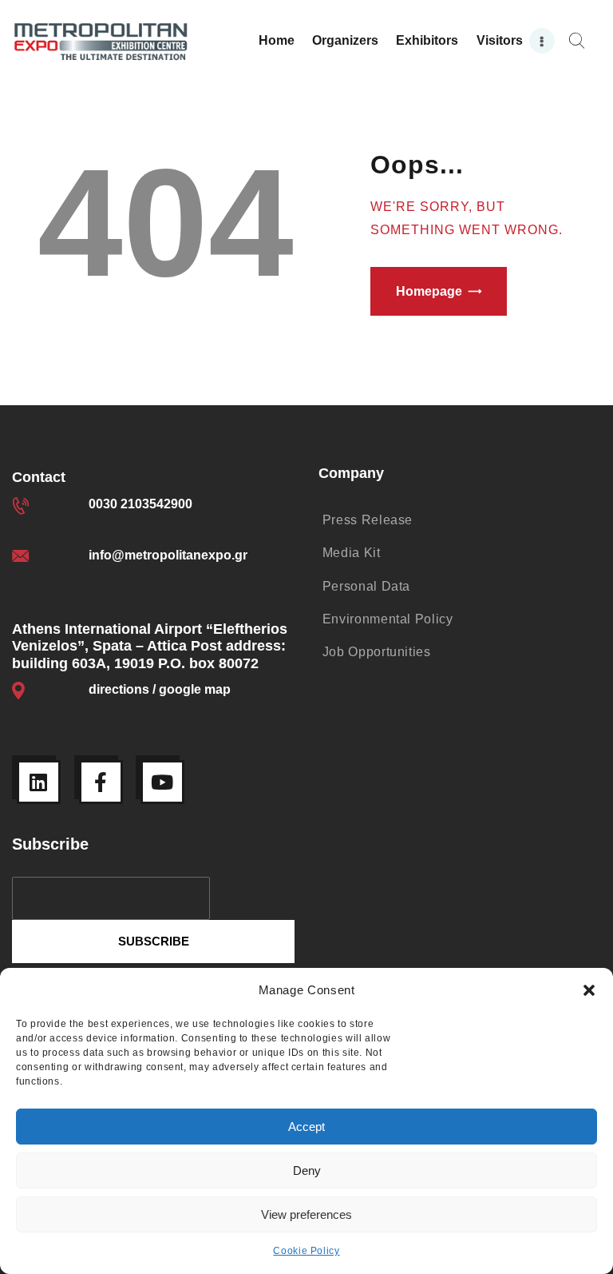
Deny (307, 1170)
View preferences (306, 1214)
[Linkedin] (39, 782)
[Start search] (577, 41)
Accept (306, 1126)
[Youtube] (162, 782)
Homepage (429, 291)
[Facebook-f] (101, 782)
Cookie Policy (306, 1250)
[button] (589, 990)
